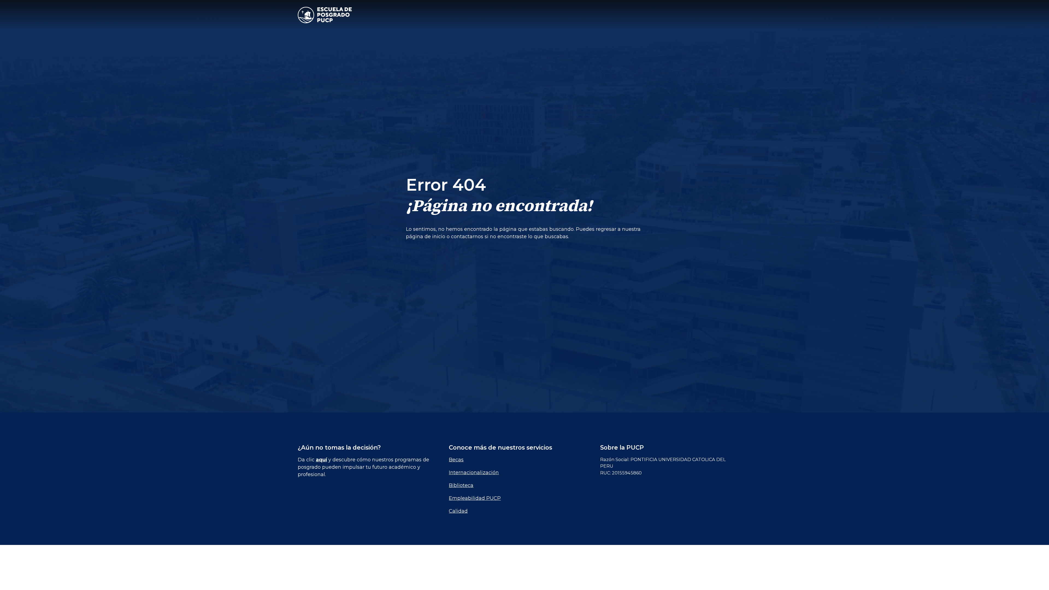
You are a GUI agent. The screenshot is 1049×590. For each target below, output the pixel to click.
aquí (321, 460)
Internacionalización (474, 473)
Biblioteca (461, 485)
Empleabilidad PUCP (475, 498)
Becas (456, 460)
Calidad (458, 511)
